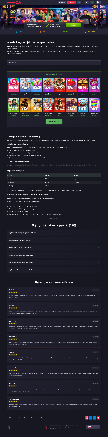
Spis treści (34, 418)
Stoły (20, 418)
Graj (14, 83)
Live (15, 418)
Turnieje (26, 418)
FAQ (41, 418)
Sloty (9, 418)
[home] (14, 2)
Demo (13, 86)
